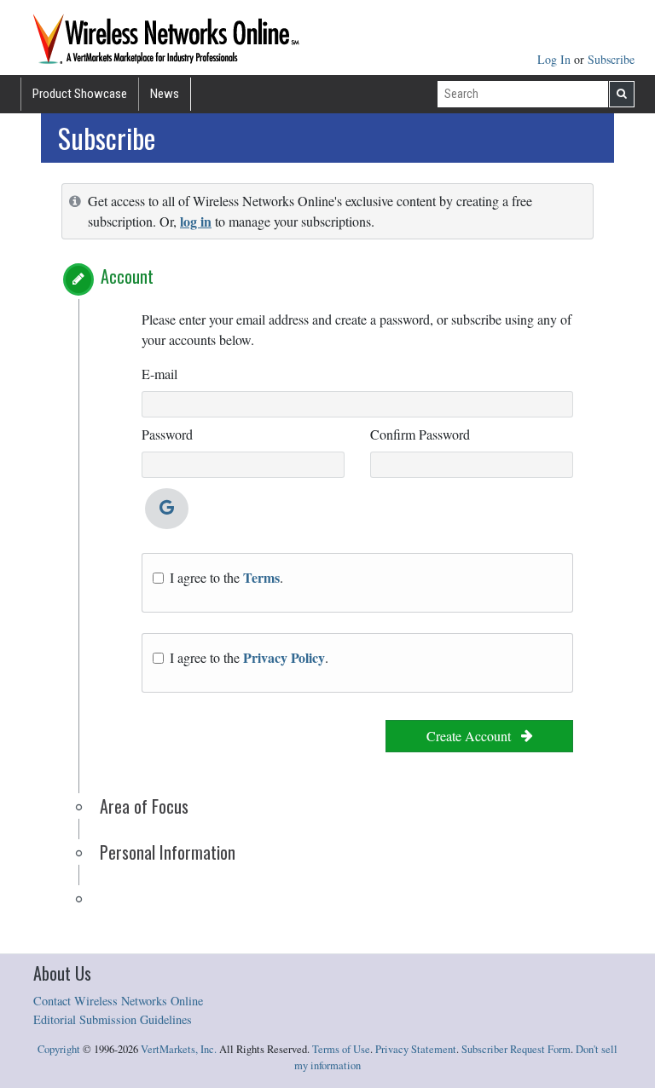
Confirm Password (420, 434)
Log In (555, 59)
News (164, 93)
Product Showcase (79, 93)
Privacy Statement (415, 1049)
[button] (78, 279)
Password (167, 434)
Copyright (59, 1049)
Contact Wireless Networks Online (118, 1001)
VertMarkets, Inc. (179, 1049)
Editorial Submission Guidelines (112, 1019)
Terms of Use (341, 1049)
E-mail (159, 374)
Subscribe (611, 59)
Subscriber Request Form (516, 1049)
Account (127, 276)
